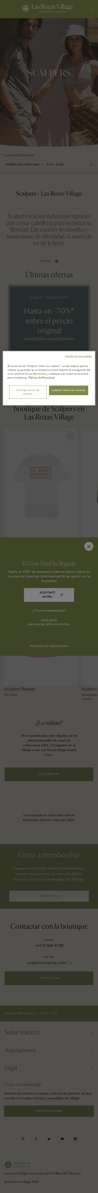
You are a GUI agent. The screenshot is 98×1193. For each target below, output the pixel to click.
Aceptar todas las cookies (69, 390)
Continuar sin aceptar (78, 356)
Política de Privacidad (41, 378)
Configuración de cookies (27, 392)
